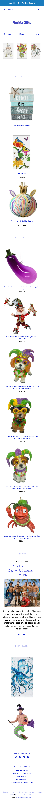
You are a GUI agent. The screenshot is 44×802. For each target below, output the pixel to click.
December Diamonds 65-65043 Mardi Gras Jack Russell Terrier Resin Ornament (22, 487)
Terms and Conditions (22, 774)
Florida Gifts (19, 797)
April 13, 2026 (22, 561)
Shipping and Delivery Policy (22, 782)
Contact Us (22, 776)
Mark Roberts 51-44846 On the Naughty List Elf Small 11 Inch (22, 338)
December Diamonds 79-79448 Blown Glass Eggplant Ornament (22, 288)
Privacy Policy (22, 771)
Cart (23, 34)
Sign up (10, 10)
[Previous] (3, 50)
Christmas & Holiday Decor (22, 221)
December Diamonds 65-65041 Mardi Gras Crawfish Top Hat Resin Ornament (22, 537)
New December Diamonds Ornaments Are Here (22, 570)
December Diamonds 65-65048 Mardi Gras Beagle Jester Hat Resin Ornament (22, 387)
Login (5, 10)
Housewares (22, 173)
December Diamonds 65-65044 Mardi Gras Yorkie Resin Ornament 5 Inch (22, 437)
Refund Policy (22, 779)
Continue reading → (22, 634)
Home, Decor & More (22, 125)
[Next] (40, 50)
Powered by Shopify (27, 797)
